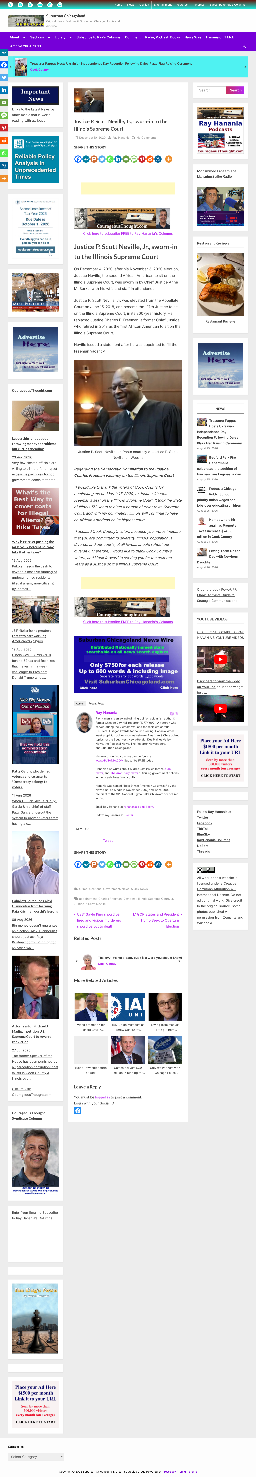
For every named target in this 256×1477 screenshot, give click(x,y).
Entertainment (163, 4)
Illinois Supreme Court (153, 898)
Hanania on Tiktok (220, 37)
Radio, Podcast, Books (162, 37)
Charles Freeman (110, 898)
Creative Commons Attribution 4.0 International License (216, 889)
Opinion (144, 4)
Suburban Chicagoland (65, 15)
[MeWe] (86, 157)
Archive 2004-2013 (25, 46)
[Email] (126, 157)
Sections (37, 37)
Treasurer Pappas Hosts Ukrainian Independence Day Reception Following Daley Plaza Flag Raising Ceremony (111, 63)
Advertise (199, 4)
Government (111, 889)
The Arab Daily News (124, 773)
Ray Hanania (121, 137)
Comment (133, 37)
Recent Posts (96, 703)
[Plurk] (94, 157)
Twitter (128, 815)
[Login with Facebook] (77, 1110)
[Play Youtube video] (220, 659)
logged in (102, 1097)
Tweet (108, 841)
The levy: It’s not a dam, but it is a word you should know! (140, 958)
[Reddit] (150, 157)
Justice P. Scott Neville (90, 904)
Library (60, 37)
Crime (83, 889)
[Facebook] (78, 157)
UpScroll (203, 846)
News (130, 4)
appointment (88, 898)
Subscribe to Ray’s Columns (227, 4)
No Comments (147, 138)
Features (182, 4)
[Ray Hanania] (84, 731)
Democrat (130, 898)
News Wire (192, 37)
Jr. (172, 898)
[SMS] (134, 157)
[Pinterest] (142, 157)
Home (118, 4)
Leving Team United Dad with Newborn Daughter (218, 556)
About (14, 37)
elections (95, 889)
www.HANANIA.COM (109, 760)
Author (80, 703)
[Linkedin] (118, 157)
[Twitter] (102, 157)
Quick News (139, 889)
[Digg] (158, 157)
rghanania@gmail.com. (139, 806)
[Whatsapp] (110, 157)
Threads (203, 851)
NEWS (220, 409)
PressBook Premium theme (179, 1471)
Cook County (39, 69)
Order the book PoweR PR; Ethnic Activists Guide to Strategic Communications (217, 595)
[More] (168, 157)
